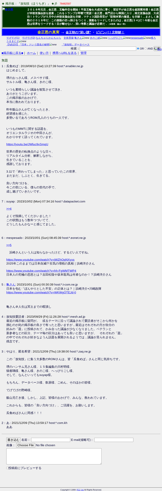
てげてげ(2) (28, 38)
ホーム (31, 53)
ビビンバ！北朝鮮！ (110, 32)
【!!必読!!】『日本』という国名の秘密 (27, 44)
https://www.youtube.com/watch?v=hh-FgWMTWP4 (41, 270)
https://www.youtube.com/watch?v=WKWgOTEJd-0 (41, 292)
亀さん (78, 38)
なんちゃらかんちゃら (48, 38)
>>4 (9, 208)
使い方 (44, 53)
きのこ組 (95, 38)
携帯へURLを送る (65, 53)
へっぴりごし (115, 38)
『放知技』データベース (76, 44)
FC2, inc (80, 490)
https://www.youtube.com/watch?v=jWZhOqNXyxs (40, 259)
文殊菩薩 (69, 38)
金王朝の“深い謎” (78, 32)
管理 (84, 53)
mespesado (136, 38)
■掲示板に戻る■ (12, 53)
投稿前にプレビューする (24, 468)
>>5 (9, 245)
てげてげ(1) (12, 38)
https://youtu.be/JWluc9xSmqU (27, 144)
